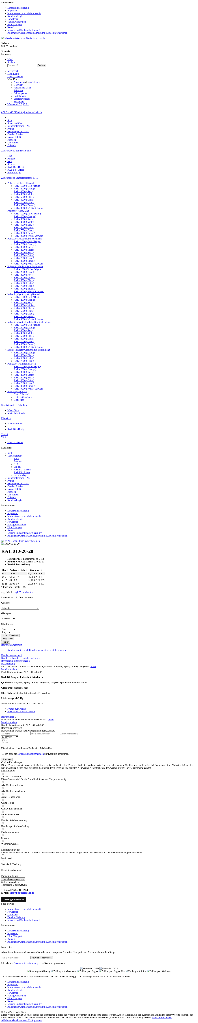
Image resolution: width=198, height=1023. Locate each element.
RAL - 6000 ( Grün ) (24, 199)
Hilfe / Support (14, 24)
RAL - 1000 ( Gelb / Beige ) (27, 185)
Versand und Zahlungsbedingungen (24, 30)
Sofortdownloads (22, 98)
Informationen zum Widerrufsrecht (24, 13)
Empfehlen (16, 645)
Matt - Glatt (13, 410)
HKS (10, 156)
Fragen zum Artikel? (17, 708)
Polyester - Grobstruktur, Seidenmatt (25, 266)
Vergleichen (7, 638)
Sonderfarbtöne (14, 455)
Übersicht (18, 85)
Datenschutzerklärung (18, 7)
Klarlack (11, 492)
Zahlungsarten (21, 93)
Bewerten (6, 645)
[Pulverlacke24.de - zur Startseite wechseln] (23, 38)
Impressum (12, 10)
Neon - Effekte (14, 489)
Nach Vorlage (14, 172)
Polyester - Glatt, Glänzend (20, 183)
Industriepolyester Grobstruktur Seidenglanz (28, 322)
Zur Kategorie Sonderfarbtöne (16, 150)
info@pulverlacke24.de (22, 892)
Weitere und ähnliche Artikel (21, 711)
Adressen (18, 90)
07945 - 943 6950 (10, 112)
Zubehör (11, 497)
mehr (93, 666)
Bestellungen (20, 96)
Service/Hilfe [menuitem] (34, 17)
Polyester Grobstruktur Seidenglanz (24, 238)
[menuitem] (102, 7)
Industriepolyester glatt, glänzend (23, 294)
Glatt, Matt (19, 399)
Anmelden (19, 82)
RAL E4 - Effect (15, 169)
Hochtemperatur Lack (18, 483)
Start (9, 453)
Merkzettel (19, 101)
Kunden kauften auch (17, 650)
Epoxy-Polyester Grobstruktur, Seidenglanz (28, 349)
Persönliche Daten (22, 87)
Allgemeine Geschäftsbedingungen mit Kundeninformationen (37, 32)
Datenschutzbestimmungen (30, 754)
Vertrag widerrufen (16, 21)
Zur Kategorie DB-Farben (14, 405)
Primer (10, 480)
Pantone (11, 158)
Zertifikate (12, 914)
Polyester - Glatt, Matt (18, 211)
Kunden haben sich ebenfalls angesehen (48, 650)
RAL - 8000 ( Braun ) (24, 205)
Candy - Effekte (15, 486)
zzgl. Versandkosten (23, 592)
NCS (9, 161)
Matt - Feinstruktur (16, 413)
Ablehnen (6, 1020)
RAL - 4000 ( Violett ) (24, 194)
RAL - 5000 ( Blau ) (24, 197)
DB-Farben (13, 494)
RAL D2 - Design (16, 167)
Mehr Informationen (162, 1017)
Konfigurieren (35, 1020)
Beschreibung (8, 661)
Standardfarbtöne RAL (18, 478)
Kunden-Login (14, 500)
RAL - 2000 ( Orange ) (25, 188)
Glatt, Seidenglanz (23, 397)
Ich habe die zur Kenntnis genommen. (37, 754)
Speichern (6, 759)
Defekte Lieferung (16, 917)
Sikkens (11, 164)
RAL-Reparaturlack (17, 391)
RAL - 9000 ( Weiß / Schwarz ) (29, 208)
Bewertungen (22, 661)
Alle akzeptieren (19, 1020)
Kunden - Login (15, 16)
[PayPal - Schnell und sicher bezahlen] (20, 541)
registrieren (34, 82)
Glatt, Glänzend (21, 394)
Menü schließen (15, 76)
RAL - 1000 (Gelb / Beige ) (27, 213)
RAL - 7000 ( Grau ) (24, 202)
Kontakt (11, 27)
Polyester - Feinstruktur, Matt (21, 363)
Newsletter (12, 19)
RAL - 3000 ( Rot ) (23, 191)
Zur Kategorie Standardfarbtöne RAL (19, 177)
